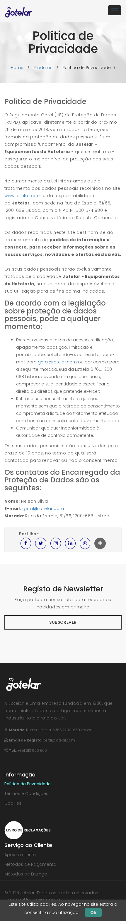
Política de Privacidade (27, 784)
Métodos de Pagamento (30, 864)
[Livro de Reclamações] (27, 830)
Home (17, 68)
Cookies (12, 803)
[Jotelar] (19, 10)
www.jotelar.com (22, 196)
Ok (93, 912)
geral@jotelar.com (57, 362)
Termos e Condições (26, 793)
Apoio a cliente (20, 855)
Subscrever (63, 622)
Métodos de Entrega (25, 874)
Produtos (42, 68)
